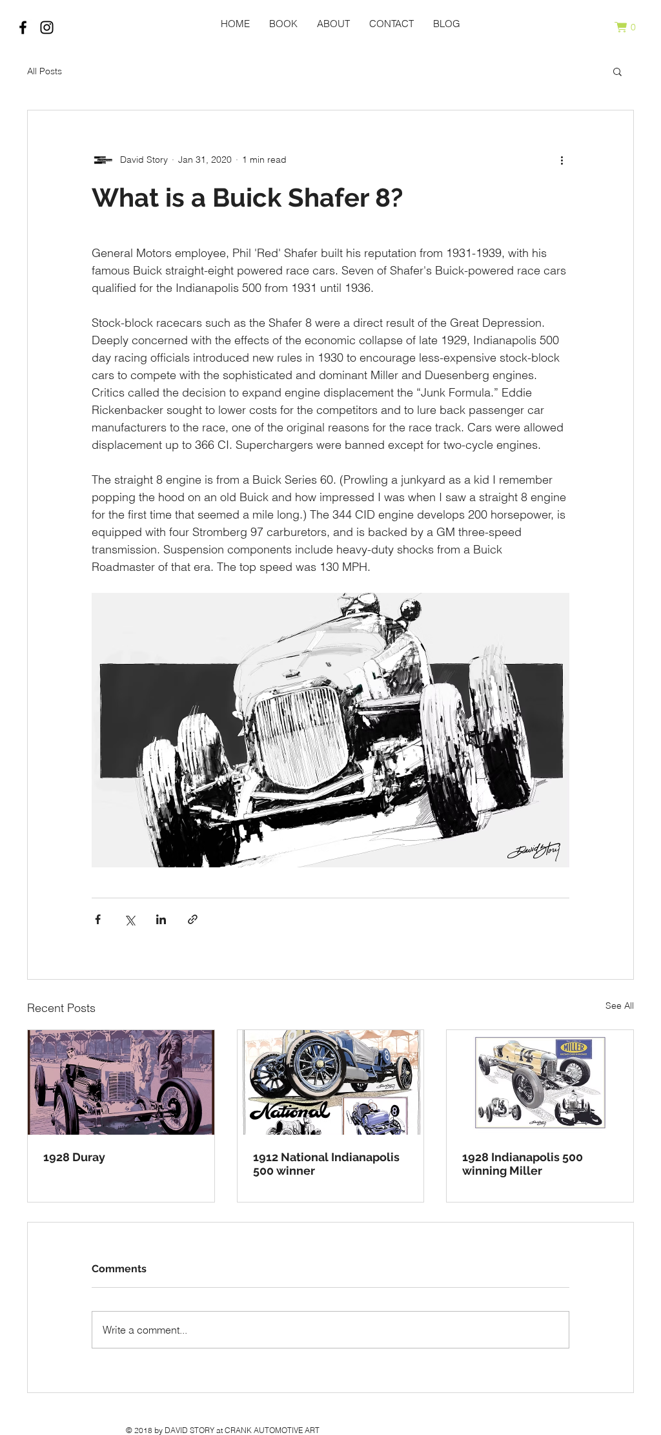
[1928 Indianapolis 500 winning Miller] (540, 1082)
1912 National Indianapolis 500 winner (326, 1163)
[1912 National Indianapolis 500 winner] (331, 1082)
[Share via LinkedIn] (161, 919)
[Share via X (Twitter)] (129, 919)
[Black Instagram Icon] (47, 27)
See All (619, 1005)
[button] (631, 27)
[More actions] (561, 159)
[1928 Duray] (121, 1082)
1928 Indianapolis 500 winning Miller (522, 1163)
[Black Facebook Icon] (23, 27)
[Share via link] (193, 919)
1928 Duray (74, 1157)
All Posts (44, 71)
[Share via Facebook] (98, 919)
